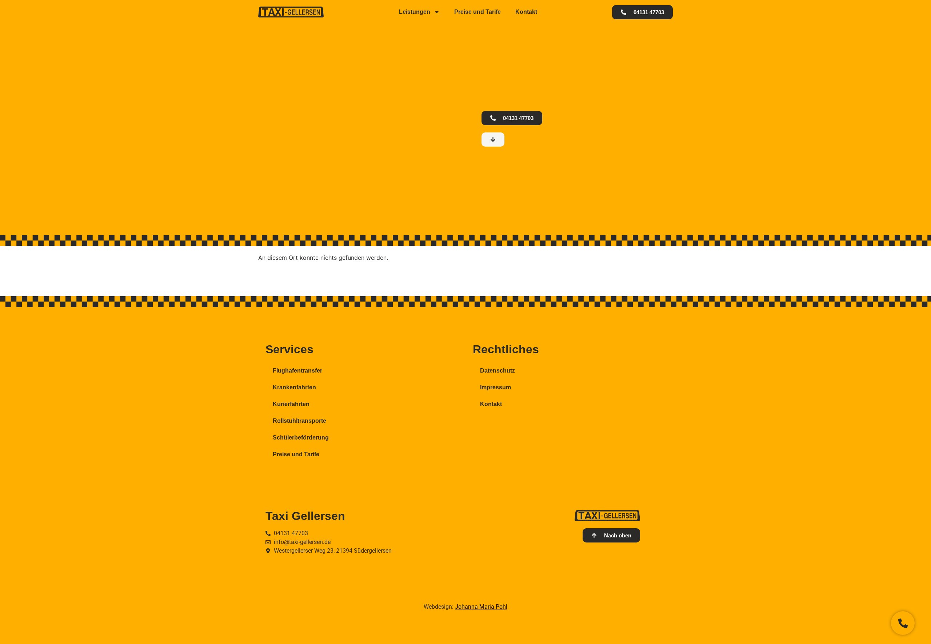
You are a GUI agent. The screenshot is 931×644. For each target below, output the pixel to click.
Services (289, 349)
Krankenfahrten (294, 387)
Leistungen (414, 12)
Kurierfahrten (291, 404)
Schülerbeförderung (301, 437)
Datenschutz (497, 370)
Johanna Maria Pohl (481, 606)
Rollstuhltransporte (299, 421)
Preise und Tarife (477, 12)
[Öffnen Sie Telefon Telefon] (903, 623)
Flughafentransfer (297, 370)
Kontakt (526, 12)
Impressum (495, 387)
